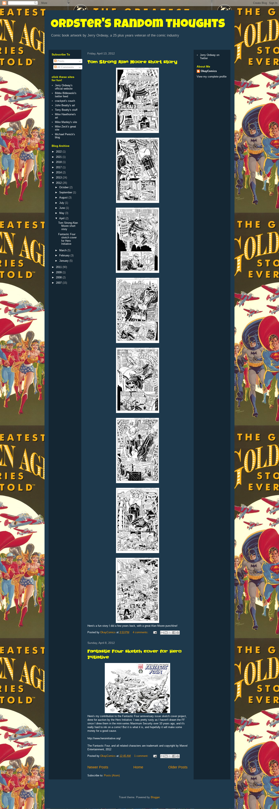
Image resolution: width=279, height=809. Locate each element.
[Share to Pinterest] (178, 633)
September (66, 192)
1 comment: (141, 755)
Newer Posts (97, 767)
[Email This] (162, 633)
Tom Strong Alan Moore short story (132, 62)
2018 (59, 162)
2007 (59, 282)
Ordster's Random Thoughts (138, 25)
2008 (59, 277)
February (64, 255)
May (62, 213)
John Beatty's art (65, 105)
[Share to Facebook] (174, 633)
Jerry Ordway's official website (64, 87)
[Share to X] (170, 633)
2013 (59, 177)
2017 (59, 167)
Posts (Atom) (112, 775)
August (63, 197)
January (64, 260)
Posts (60, 61)
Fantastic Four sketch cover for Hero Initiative (67, 239)
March (63, 250)
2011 (59, 267)
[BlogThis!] (166, 633)
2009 (59, 272)
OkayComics (209, 71)
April (62, 218)
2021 (59, 156)
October (64, 187)
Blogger (155, 797)
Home (138, 767)
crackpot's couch (65, 100)
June (62, 207)
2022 (59, 151)
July (62, 202)
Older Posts (177, 767)
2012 (59, 182)
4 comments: (141, 632)
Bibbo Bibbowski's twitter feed (65, 95)
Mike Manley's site (66, 122)
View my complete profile (212, 76)
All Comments (65, 67)
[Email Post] (155, 632)
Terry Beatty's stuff (66, 109)
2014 (59, 172)
